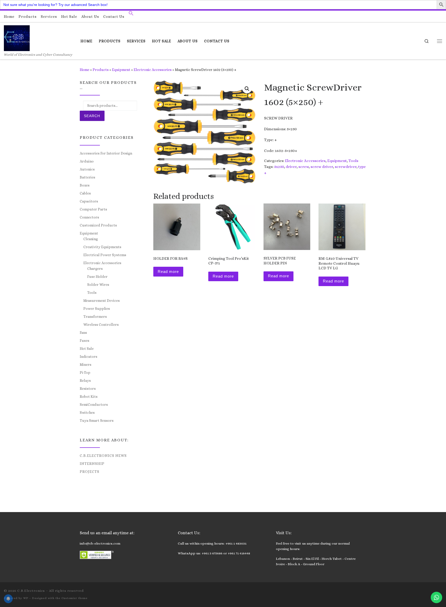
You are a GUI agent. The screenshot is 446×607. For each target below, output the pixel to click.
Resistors (88, 388)
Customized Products (98, 225)
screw (303, 166)
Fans (83, 332)
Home (84, 70)
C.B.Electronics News (103, 456)
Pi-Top (85, 372)
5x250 (279, 166)
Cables (85, 193)
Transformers (95, 316)
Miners (85, 364)
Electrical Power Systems (104, 255)
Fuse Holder (97, 276)
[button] (131, 14)
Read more (168, 271)
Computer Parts (93, 209)
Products (101, 70)
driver (291, 166)
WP (25, 598)
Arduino (87, 161)
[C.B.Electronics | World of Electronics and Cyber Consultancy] (17, 37)
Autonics (87, 169)
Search (92, 116)
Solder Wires (98, 284)
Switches (87, 412)
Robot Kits (89, 396)
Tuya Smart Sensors (97, 420)
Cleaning (90, 239)
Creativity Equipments (102, 247)
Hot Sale (87, 348)
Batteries (87, 177)
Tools (353, 160)
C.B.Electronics (31, 591)
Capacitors (89, 201)
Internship (92, 464)
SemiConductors (94, 404)
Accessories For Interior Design (106, 153)
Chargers (95, 268)
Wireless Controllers (101, 324)
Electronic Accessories (153, 70)
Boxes (85, 185)
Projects (89, 472)
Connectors (89, 217)
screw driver (321, 166)
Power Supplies (96, 308)
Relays (85, 380)
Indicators (88, 356)
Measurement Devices (101, 300)
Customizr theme (74, 598)
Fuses (84, 340)
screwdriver (345, 166)
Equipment (121, 70)
